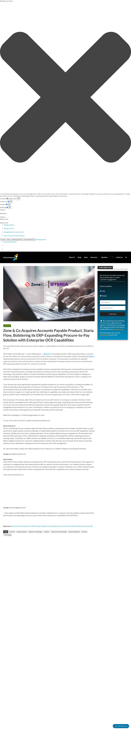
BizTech (7, 325)
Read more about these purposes (14, 236)
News (86, 257)
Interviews (106, 257)
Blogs (79, 257)
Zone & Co (47, 354)
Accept (3, 239)
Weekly (104, 296)
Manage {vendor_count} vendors (14, 232)
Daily (103, 291)
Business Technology (35, 532)
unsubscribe (104, 335)
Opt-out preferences (10, 242)
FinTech (84, 532)
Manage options (9, 225)
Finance (46, 532)
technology (7, 535)
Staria (91, 356)
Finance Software (74, 532)
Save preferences (29, 239)
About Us (72, 257)
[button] (65, 97)
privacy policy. (119, 329)
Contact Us (119, 257)
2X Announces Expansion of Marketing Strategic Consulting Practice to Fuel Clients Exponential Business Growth (52, 526)
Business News (21, 532)
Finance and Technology (58, 532)
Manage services (9, 228)
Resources (94, 257)
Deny (8, 239)
